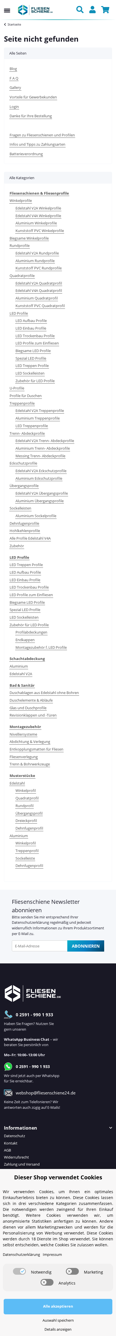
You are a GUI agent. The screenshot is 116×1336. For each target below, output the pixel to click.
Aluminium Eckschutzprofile (38, 478)
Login (14, 106)
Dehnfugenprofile (24, 523)
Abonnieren (86, 946)
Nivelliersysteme (23, 734)
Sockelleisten (20, 508)
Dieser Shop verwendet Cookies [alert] (58, 1177)
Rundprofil (24, 805)
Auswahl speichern (58, 1320)
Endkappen (25, 639)
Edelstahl (17, 783)
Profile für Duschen (26, 395)
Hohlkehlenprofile (25, 530)
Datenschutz (14, 1135)
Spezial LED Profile (30, 358)
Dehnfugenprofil (29, 828)
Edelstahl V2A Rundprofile (37, 253)
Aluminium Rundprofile (35, 260)
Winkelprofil (25, 790)
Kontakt (10, 1143)
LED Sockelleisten (29, 373)
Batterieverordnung (26, 153)
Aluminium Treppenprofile (37, 418)
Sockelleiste (25, 858)
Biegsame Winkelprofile (29, 238)
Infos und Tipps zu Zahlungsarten (37, 144)
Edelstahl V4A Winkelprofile (38, 215)
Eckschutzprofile (23, 463)
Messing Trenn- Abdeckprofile (40, 455)
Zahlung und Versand (22, 1164)
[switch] (19, 1271)
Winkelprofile (21, 200)
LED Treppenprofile (31, 425)
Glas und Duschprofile (28, 707)
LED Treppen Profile (32, 365)
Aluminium (19, 666)
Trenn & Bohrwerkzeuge (30, 764)
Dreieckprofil (26, 820)
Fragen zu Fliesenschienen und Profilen (42, 135)
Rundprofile (20, 245)
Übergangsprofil (29, 813)
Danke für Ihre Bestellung (31, 115)
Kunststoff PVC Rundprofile (38, 268)
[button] (81, 10)
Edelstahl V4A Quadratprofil (38, 290)
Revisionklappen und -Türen (33, 715)
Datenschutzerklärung (30, 922)
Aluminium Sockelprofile (35, 515)
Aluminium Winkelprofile (36, 223)
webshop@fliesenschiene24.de (45, 1093)
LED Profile (19, 313)
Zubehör (17, 545)
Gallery (15, 87)
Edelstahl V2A (21, 673)
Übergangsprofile (24, 485)
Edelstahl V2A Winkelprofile (38, 208)
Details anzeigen (58, 1329)
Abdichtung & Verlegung (30, 741)
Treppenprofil (27, 850)
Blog (13, 68)
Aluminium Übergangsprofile (39, 500)
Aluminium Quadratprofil (36, 298)
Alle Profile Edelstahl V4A (30, 538)
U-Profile (17, 388)
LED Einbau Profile (30, 328)
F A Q (14, 78)
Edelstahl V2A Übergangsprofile (41, 493)
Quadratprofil (27, 798)
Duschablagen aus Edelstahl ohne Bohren (44, 692)
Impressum (52, 1254)
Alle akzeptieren (58, 1306)
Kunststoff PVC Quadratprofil (40, 305)
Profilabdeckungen (31, 632)
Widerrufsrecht (16, 1157)
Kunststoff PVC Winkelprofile (39, 230)
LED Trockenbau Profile (35, 335)
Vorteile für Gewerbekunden (33, 97)
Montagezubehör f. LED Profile (41, 647)
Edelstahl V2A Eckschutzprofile (40, 470)
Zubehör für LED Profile (35, 380)
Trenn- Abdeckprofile (27, 433)
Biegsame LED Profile (33, 350)
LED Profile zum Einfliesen (37, 343)
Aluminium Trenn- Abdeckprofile (42, 448)
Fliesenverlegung (24, 756)
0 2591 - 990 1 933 (34, 1014)
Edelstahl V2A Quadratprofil (38, 283)
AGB (7, 1150)
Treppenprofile (22, 403)
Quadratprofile (22, 275)
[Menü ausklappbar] (7, 5)
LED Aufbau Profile (31, 320)
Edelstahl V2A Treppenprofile (39, 410)
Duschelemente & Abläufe (31, 700)
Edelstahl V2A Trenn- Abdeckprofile (44, 440)
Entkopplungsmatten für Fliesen (36, 749)
